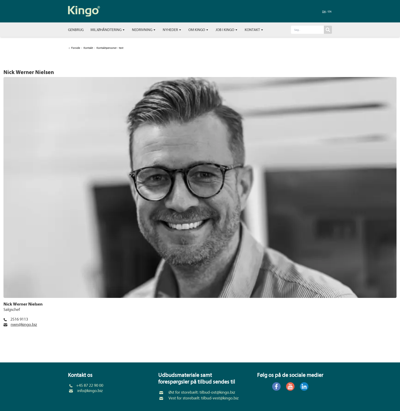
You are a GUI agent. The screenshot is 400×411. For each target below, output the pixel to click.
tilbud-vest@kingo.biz (220, 398)
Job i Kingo (225, 30)
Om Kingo (197, 30)
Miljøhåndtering (106, 30)
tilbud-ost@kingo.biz (217, 392)
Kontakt (253, 30)
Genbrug (76, 30)
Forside (75, 47)
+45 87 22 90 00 (89, 385)
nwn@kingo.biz (24, 324)
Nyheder (171, 30)
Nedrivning (142, 30)
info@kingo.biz (90, 390)
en (329, 11)
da (324, 11)
